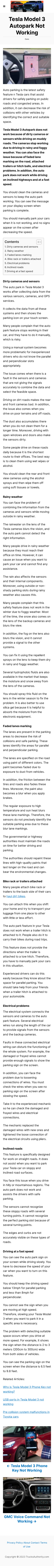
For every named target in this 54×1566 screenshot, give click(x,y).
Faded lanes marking (19, 254)
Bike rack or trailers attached (24, 258)
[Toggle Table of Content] (37, 242)
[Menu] (4, 6)
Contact (35, 1542)
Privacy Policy (15, 1542)
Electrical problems (18, 263)
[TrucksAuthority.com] (27, 6)
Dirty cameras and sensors (22, 246)
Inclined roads (15, 267)
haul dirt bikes (15, 896)
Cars (27, 39)
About (26, 1542)
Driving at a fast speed (20, 271)
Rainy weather (15, 250)
